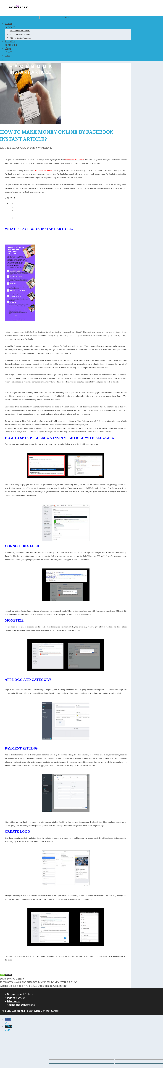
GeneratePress (49, 1010)
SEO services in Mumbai (20, 34)
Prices (8, 52)
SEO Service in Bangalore (20, 38)
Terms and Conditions (21, 1005)
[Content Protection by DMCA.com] (6, 975)
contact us (11, 45)
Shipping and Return (20, 994)
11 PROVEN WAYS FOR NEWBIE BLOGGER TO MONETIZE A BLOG (39, 982)
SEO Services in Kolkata (20, 31)
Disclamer (13, 1001)
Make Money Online (12, 978)
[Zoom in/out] (81, 1059)
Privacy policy (16, 997)
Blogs (8, 48)
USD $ (8, 1028)
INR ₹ (8, 1021)
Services (10, 27)
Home (8, 23)
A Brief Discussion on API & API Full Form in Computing (33, 986)
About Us (10, 41)
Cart (7, 55)
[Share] (81, 1063)
